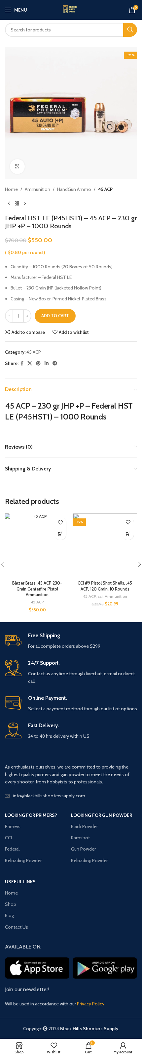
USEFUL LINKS (20, 882)
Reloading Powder (23, 860)
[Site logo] (71, 10)
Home (11, 189)
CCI (8, 838)
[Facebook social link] (21, 363)
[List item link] (71, 795)
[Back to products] (17, 203)
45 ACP (105, 189)
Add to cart (55, 315)
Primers (12, 826)
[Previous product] (9, 203)
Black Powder (84, 826)
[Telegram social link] (55, 363)
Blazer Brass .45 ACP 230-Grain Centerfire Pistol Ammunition (37, 589)
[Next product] (25, 203)
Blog (9, 915)
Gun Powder (83, 849)
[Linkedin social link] (47, 363)
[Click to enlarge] (17, 166)
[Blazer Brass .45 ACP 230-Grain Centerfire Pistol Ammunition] (37, 545)
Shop (10, 904)
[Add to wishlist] (60, 522)
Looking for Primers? (31, 815)
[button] (60, 534)
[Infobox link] (71, 641)
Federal (12, 849)
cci (100, 596)
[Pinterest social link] (38, 363)
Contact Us (16, 927)
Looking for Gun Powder (101, 815)
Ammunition (37, 189)
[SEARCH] (130, 30)
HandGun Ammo (74, 189)
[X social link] (29, 363)
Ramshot (80, 838)
